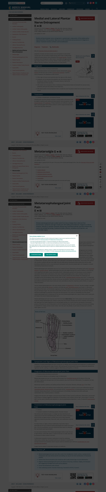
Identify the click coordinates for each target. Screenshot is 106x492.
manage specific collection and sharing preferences (65, 251)
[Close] (76, 235)
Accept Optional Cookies (36, 254)
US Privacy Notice (44, 239)
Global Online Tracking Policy (56, 239)
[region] (53, 246)
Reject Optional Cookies (51, 254)
